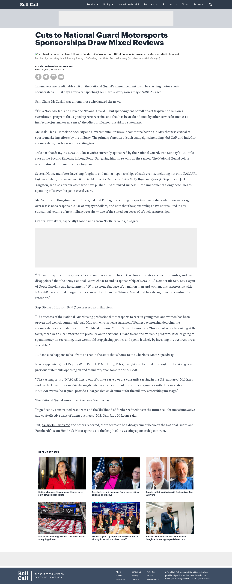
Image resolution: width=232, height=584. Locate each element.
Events (119, 575)
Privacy (134, 575)
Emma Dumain (66, 66)
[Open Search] (210, 4)
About (118, 572)
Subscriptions (153, 579)
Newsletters (121, 579)
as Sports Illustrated (56, 425)
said (133, 415)
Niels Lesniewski (46, 66)
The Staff (135, 579)
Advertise (151, 572)
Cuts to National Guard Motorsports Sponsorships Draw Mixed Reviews (101, 38)
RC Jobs (150, 575)
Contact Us (136, 572)
